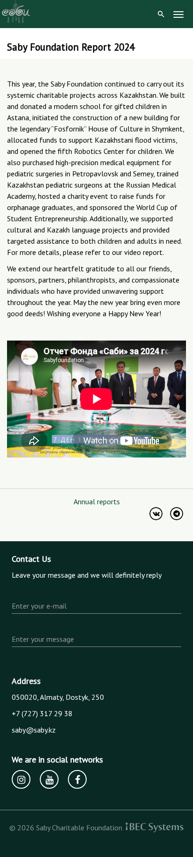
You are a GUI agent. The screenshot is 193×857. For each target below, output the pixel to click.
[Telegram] (176, 513)
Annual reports (97, 501)
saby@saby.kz (34, 729)
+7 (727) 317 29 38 (42, 713)
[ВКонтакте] (156, 513)
